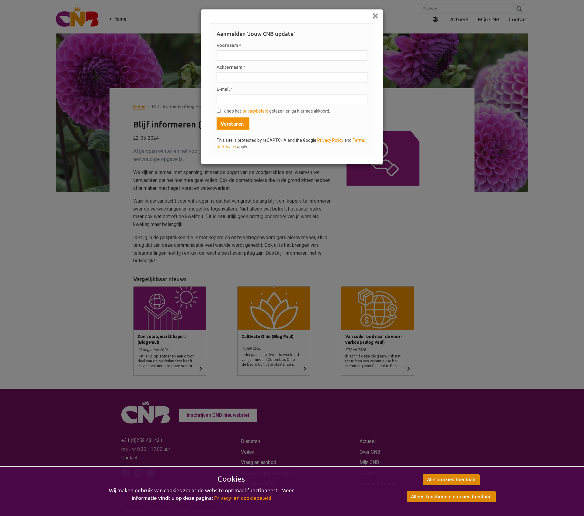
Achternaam (231, 67)
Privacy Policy (330, 140)
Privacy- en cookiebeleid (242, 498)
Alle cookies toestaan (451, 480)
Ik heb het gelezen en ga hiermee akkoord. (276, 111)
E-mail (224, 89)
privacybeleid (255, 111)
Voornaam (229, 45)
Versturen (232, 124)
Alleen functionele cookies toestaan (451, 497)
